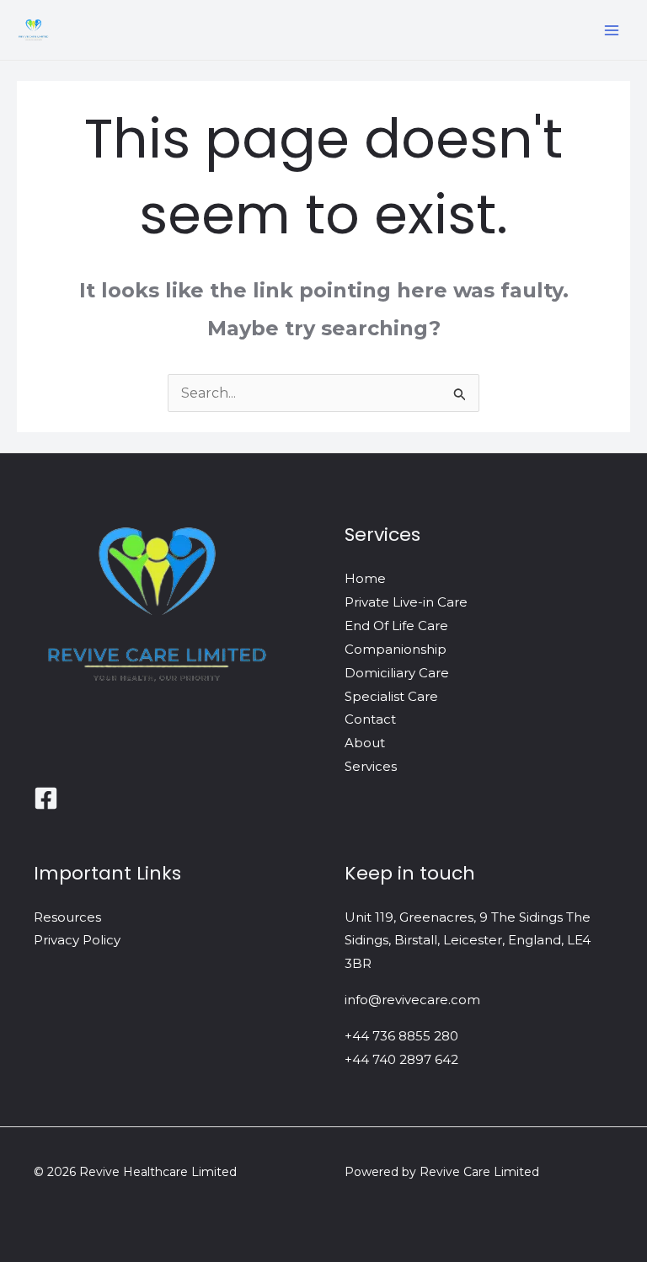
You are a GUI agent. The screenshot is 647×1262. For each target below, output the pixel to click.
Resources (67, 917)
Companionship (395, 649)
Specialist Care (391, 696)
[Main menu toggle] (611, 30)
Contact (370, 719)
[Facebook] (46, 798)
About (365, 743)
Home (365, 578)
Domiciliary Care (397, 673)
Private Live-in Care (406, 602)
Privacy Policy (77, 940)
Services (371, 766)
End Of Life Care (396, 626)
